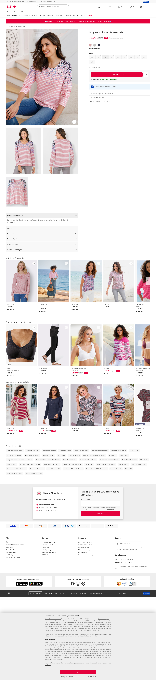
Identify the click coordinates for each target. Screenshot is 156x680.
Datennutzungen (103, 619)
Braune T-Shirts (123, 464)
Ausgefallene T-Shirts (53, 469)
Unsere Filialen (11, 552)
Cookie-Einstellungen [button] (95, 593)
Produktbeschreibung (15, 215)
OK (78, 672)
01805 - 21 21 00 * (123, 562)
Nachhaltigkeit (12, 239)
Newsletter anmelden (66, 21)
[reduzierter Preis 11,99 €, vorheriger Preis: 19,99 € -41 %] (86, 345)
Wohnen (24, 12)
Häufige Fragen (47, 550)
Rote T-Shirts (61, 455)
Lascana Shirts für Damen (51, 464)
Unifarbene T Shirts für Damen (73, 469)
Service (45, 538)
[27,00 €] (53, 345)
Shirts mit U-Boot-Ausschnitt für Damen (48, 460)
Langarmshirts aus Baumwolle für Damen (19, 460)
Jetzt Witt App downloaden (15, 545)
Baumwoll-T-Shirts (48, 455)
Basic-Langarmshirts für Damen (16, 469)
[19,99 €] (21, 281)
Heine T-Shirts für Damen (14, 473)
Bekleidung (16, 15)
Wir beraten (81, 15)
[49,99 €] (53, 281)
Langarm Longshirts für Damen (72, 464)
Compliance (83, 593)
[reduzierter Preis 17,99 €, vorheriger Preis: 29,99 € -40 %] (118, 345)
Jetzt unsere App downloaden (29, 579)
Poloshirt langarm (74, 455)
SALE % (90, 15)
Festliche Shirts (11, 464)
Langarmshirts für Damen (14, 450)
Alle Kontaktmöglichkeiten (128, 550)
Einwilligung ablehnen (67, 677)
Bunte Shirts (89, 464)
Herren (16, 12)
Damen (9, 12)
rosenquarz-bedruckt (95, 48)
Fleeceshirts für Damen (37, 469)
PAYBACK (45, 555)
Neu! (8, 15)
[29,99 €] (118, 281)
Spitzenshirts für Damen (118, 450)
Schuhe (42, 15)
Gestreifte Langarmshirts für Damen (94, 455)
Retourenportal (47, 545)
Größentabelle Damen (86, 542)
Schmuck (50, 15)
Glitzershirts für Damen (14, 455)
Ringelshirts (112, 455)
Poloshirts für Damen (49, 450)
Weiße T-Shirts (134, 450)
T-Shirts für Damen (65, 450)
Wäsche (34, 15)
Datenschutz (53, 593)
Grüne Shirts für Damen (32, 455)
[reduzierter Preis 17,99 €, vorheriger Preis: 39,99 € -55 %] (53, 405)
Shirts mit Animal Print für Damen (96, 469)
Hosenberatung (83, 547)
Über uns (9, 542)
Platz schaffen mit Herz (13, 557)
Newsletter (9, 547)
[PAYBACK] (146, 1)
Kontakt (118, 538)
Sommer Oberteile (116, 469)
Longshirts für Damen (32, 450)
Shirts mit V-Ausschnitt (139, 464)
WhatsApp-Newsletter (13, 550)
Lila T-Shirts (144, 460)
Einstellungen (92, 677)
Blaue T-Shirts (124, 455)
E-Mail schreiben (123, 544)
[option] (90, 45)
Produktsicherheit (13, 244)
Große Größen (70, 15)
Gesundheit (59, 15)
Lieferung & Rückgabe (49, 542)
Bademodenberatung (85, 555)
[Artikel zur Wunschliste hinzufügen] (146, 74)
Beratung (82, 538)
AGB (46, 593)
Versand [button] (120, 38)
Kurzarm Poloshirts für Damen (106, 464)
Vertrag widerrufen (35, 593)
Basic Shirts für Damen (81, 450)
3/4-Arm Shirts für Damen (100, 450)
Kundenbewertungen (14, 250)
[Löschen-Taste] (67, 6)
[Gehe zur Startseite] (11, 6)
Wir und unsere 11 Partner (53, 619)
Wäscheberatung (84, 550)
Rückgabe (10, 233)
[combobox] (57, 7)
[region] (78, 646)
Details (9, 228)
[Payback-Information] (146, 593)
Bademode (26, 15)
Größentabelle (95, 67)
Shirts (13, 26)
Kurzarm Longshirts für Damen (109, 460)
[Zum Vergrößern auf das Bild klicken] (74, 122)
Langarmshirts (20, 26)
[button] (6, 26)
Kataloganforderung (49, 552)
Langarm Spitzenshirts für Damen (30, 464)
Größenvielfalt (83, 552)
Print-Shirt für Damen (69, 460)
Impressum (74, 593)
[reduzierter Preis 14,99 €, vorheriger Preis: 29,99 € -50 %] (21, 405)
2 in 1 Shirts (128, 469)
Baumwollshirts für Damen (88, 460)
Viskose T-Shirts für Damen (34, 473)
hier (107, 628)
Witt (7, 538)
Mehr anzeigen (110, 509)
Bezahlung (45, 547)
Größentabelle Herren (85, 545)
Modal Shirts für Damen (129, 460)
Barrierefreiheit (63, 593)
